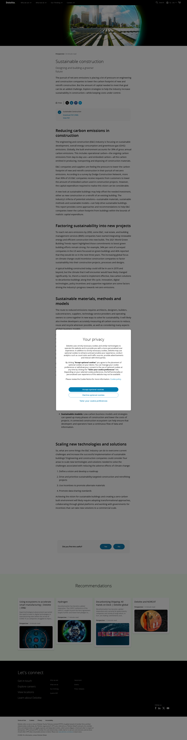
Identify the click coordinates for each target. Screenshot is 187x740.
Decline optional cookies (93, 395)
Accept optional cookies (93, 389)
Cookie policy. (115, 379)
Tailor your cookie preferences (93, 401)
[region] (93, 370)
